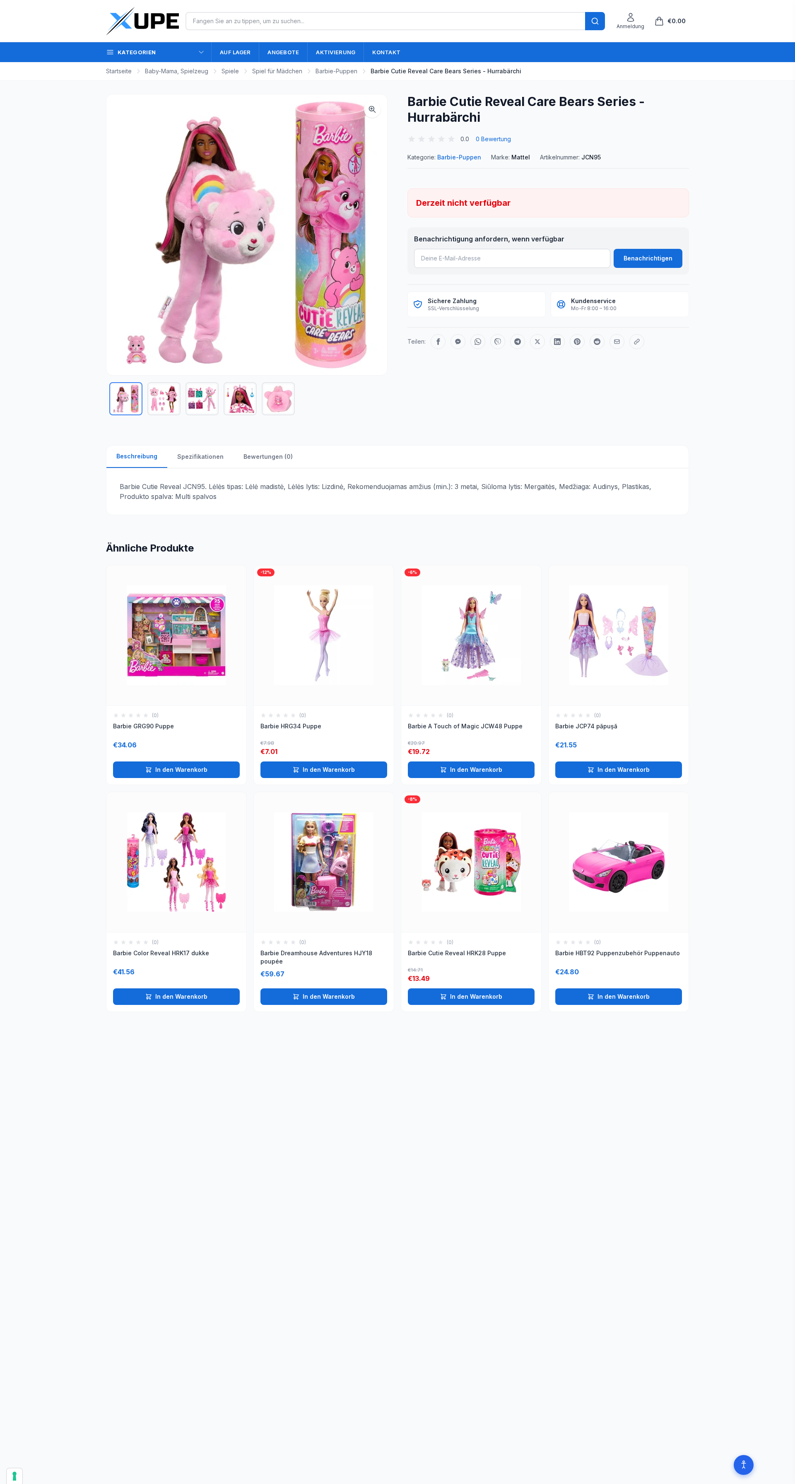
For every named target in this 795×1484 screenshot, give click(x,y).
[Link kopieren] (636, 341)
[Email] (617, 341)
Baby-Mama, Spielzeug (176, 71)
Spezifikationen (200, 456)
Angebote (283, 52)
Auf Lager (235, 52)
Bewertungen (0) (268, 456)
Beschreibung (136, 456)
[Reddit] (597, 341)
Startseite (119, 71)
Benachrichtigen (648, 258)
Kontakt (386, 52)
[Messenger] (457, 341)
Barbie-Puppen (336, 71)
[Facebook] (438, 341)
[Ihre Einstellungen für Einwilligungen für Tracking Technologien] (14, 1476)
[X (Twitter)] (537, 341)
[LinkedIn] (557, 341)
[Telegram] (517, 341)
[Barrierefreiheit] (744, 1465)
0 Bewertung (493, 138)
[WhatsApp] (477, 341)
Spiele (230, 71)
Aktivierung (335, 52)
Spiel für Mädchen (277, 71)
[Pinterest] (577, 341)
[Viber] (497, 341)
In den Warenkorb (181, 769)
